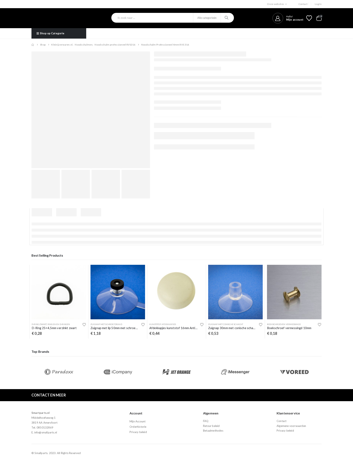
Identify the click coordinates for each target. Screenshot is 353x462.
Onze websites (275, 4)
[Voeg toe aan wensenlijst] (84, 325)
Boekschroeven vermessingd (284, 324)
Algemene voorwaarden (291, 425)
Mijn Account (137, 421)
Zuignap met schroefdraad (106, 324)
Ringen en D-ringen (59, 324)
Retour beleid (211, 425)
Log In (318, 4)
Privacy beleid (138, 432)
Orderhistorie (138, 427)
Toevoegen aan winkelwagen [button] (79, 271)
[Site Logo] (53, 18)
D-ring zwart (39, 324)
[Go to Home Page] (32, 44)
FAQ (206, 421)
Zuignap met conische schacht (225, 324)
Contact (302, 4)
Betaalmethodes (213, 430)
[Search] (227, 18)
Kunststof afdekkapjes (162, 324)
